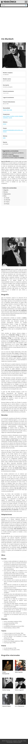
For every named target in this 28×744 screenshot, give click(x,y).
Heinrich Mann (6, 706)
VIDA (9, 1)
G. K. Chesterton (19, 706)
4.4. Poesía (6, 203)
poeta (4, 116)
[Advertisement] (14, 22)
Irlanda (4, 110)
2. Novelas (5, 192)
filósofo (8, 116)
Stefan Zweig (6, 690)
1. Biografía (5, 190)
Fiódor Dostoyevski (5, 672)
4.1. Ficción (6, 198)
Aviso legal (20, 740)
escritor (10, 117)
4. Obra (4, 196)
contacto (22, 157)
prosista (16, 116)
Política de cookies (17, 742)
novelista (12, 116)
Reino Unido (9, 110)
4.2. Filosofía (7, 200)
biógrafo (21, 116)
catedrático (5, 117)
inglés (4, 137)
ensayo (4, 124)
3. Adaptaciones (7, 194)
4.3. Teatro (6, 201)
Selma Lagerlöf (19, 690)
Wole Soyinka (19, 672)
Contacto (15, 740)
